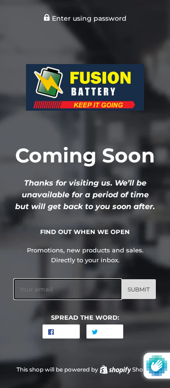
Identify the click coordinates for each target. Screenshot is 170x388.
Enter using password (88, 18)
